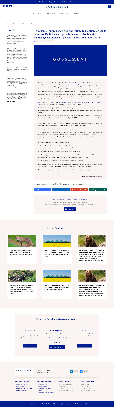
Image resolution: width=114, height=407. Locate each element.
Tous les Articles (37, 13)
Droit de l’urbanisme (21, 390)
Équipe (50, 2)
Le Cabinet (34, 2)
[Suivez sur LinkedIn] (7, 6)
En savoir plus (29, 346)
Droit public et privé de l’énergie (24, 388)
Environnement (50, 13)
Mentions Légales (59, 404)
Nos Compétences (56, 347)
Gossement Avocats (12, 24)
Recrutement (73, 2)
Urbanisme (76, 13)
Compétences (42, 2)
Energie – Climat (64, 13)
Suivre (75, 371)
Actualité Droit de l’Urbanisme (46, 392)
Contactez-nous (83, 346)
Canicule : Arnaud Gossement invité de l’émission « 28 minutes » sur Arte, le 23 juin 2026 (17, 69)
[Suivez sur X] (4, 6)
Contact (80, 2)
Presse (55, 2)
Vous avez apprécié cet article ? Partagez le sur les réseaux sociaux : (62, 184)
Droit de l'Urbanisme (32, 24)
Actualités (21, 24)
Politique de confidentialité (71, 404)
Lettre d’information (64, 2)
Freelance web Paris (83, 404)
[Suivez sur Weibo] (10, 6)
